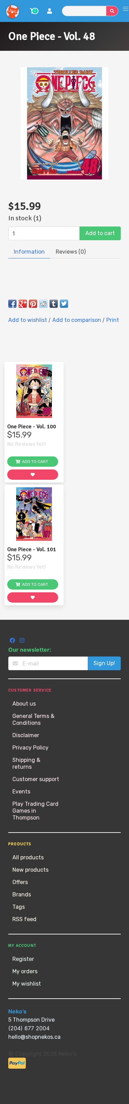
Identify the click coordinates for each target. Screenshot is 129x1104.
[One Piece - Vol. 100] (34, 391)
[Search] (112, 11)
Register (23, 959)
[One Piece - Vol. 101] (34, 514)
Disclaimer (25, 735)
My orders (24, 971)
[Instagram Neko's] (22, 641)
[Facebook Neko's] (13, 641)
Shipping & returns (26, 763)
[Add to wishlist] (32, 474)
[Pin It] (33, 304)
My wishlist (26, 983)
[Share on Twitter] (64, 304)
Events (21, 791)
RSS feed (24, 919)
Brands (21, 894)
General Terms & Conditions (33, 719)
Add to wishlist (28, 320)
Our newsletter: (29, 649)
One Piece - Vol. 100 (31, 426)
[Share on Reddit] (43, 304)
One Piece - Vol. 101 (31, 549)
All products (28, 857)
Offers (20, 882)
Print (112, 320)
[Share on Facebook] (12, 304)
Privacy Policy (30, 747)
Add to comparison (77, 320)
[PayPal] (17, 1067)
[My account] (49, 12)
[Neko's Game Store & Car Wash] (12, 11)
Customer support (35, 779)
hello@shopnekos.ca (34, 1037)
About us (24, 703)
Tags (18, 907)
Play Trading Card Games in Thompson (35, 811)
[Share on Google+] (23, 304)
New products (30, 870)
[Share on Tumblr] (54, 304)
